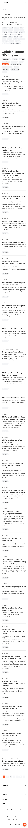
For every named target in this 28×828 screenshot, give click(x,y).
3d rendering (6, 61)
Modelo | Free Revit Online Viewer (10, 22)
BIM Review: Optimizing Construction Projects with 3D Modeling (13, 631)
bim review (5, 94)
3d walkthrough (15, 69)
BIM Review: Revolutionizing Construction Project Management (12, 709)
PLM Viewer (5, 69)
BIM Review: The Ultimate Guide (13, 221)
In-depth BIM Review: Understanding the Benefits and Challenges (13, 683)
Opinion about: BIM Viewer (13, 53)
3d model (22, 59)
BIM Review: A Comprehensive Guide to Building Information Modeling (13, 465)
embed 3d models (7, 67)
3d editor (15, 59)
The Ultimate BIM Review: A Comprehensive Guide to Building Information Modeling (14, 562)
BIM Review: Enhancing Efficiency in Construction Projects (11, 105)
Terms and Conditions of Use (14, 816)
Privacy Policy (14, 813)
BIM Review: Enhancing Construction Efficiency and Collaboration (12, 82)
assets (21, 61)
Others (4, 72)
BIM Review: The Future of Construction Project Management (11, 736)
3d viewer (14, 61)
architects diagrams (16, 64)
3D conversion (6, 59)
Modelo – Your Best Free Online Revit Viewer (12, 24)
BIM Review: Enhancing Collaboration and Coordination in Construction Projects (14, 173)
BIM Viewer (5, 64)
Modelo (16, 67)
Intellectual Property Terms (14, 819)
